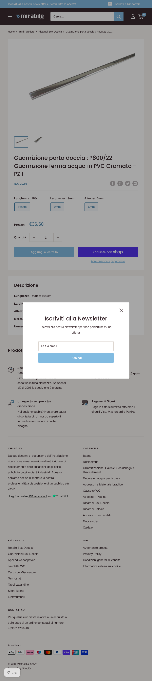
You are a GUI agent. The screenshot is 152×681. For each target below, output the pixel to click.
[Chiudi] (122, 310)
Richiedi (76, 358)
